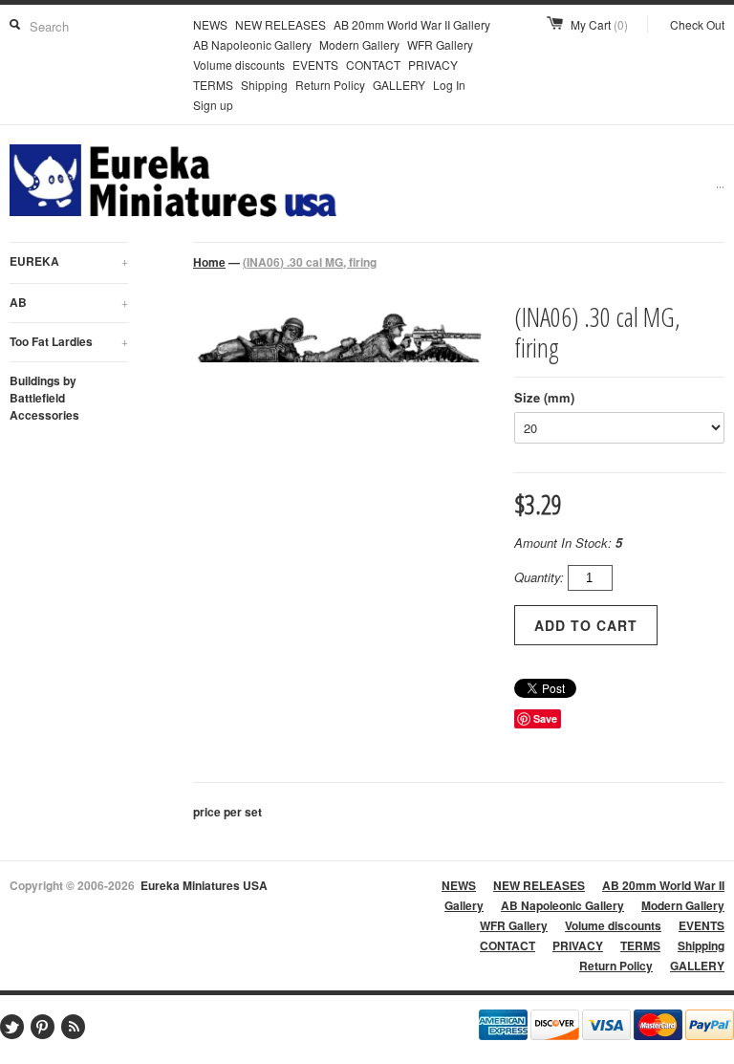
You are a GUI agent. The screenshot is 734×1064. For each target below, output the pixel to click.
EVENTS (315, 64)
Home (209, 262)
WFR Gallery (440, 44)
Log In (449, 84)
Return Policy (330, 84)
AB (69, 302)
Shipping (264, 84)
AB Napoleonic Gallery (252, 44)
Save (545, 718)
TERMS (213, 84)
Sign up (213, 105)
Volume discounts (239, 64)
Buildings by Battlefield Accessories (44, 397)
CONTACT (373, 64)
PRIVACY (433, 64)
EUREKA (69, 261)
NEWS (210, 24)
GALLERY (399, 84)
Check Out (697, 24)
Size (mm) (544, 397)
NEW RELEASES (280, 24)
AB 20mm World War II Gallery (412, 24)
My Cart (599, 24)
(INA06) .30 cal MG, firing (310, 262)
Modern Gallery (359, 44)
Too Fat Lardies (69, 341)
